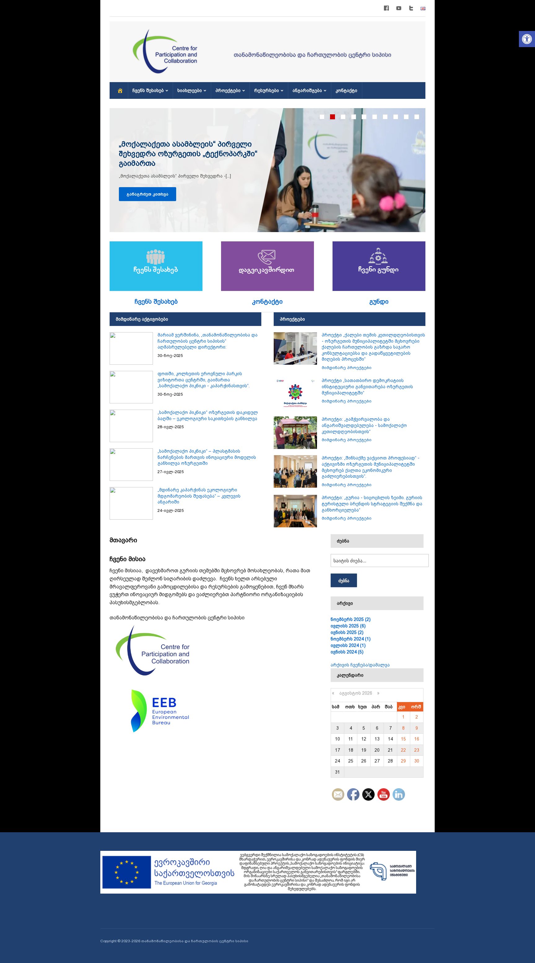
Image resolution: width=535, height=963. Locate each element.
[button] (527, 39)
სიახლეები (189, 90)
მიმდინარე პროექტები (347, 367)
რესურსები (266, 90)
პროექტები (228, 90)
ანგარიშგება (307, 90)
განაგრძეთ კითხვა (147, 194)
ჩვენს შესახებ (148, 90)
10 (416, 116)
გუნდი (379, 301)
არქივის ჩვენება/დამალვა (360, 664)
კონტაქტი (346, 90)
